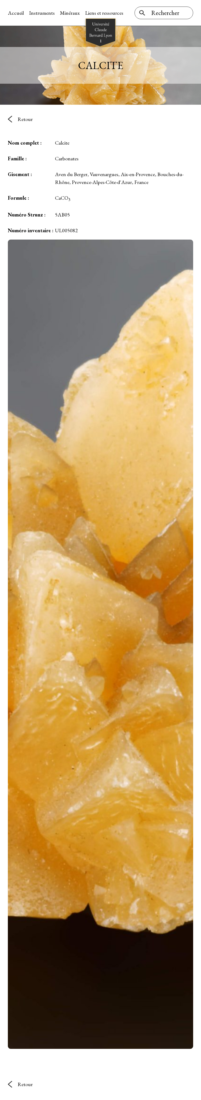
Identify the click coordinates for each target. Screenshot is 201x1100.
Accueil (16, 12)
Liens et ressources (104, 12)
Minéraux (70, 12)
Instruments (42, 12)
